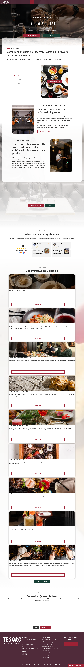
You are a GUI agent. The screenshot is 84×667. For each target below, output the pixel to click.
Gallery (65, 2)
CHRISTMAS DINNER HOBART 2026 (18, 391)
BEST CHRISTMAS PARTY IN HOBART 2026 (20, 358)
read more (38, 304)
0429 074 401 (29, 644)
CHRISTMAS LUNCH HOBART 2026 (18, 425)
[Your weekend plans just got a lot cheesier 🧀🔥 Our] (51, 620)
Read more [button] (35, 255)
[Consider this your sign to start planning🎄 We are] (14, 620)
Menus (36, 2)
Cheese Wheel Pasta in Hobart (17, 290)
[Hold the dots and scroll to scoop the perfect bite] (51, 609)
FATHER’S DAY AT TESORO (16, 561)
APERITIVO (12, 527)
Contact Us (79, 2)
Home (31, 2)
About (58, 2)
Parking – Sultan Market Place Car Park (30, 642)
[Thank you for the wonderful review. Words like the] (33, 620)
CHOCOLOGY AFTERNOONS (16, 459)
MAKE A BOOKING (36, 205)
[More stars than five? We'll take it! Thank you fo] (70, 609)
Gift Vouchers (71, 2)
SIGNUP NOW (71, 644)
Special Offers (52, 2)
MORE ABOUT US (45, 131)
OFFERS (50, 205)
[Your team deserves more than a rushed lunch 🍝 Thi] (70, 620)
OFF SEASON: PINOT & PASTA (17, 324)
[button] (71, 249)
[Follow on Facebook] (23, 654)
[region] (42, 27)
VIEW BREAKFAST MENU (54, 81)
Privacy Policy (58, 664)
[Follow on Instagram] (26, 654)
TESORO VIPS (12, 493)
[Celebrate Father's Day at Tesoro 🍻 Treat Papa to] (33, 609)
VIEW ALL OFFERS (42, 582)
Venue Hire (43, 2)
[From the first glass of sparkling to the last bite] (14, 609)
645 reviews (24, 250)
